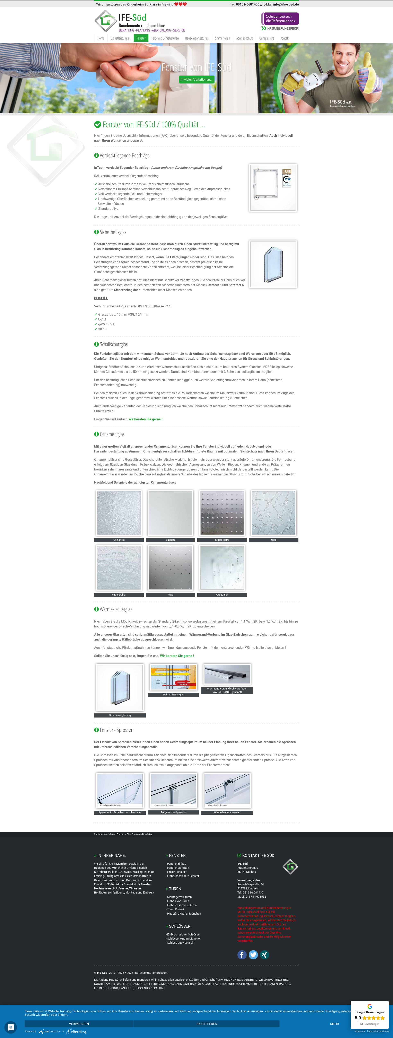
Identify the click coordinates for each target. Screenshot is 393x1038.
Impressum (160, 973)
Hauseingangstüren (197, 38)
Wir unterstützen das (134, 4)
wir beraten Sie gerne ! (145, 419)
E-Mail (281, 4)
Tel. (244, 4)
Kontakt (284, 38)
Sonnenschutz (244, 38)
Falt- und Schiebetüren (165, 38)
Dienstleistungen (121, 38)
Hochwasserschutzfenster (111, 888)
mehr (334, 1024)
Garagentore (266, 38)
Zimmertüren (222, 38)
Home (100, 38)
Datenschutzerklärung (378, 1031)
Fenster (141, 38)
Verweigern (79, 1024)
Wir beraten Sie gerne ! (177, 656)
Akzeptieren (206, 1024)
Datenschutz (143, 973)
